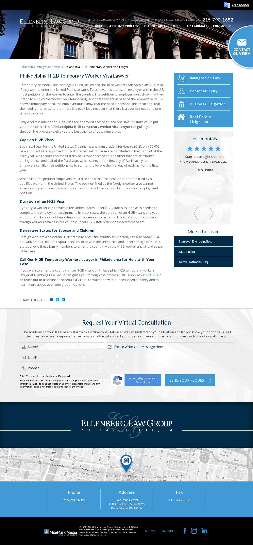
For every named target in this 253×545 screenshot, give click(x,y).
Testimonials (196, 26)
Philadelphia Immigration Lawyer (40, 67)
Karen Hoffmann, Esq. (193, 262)
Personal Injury (204, 91)
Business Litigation (208, 104)
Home (99, 26)
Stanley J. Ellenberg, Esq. (195, 241)
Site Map (150, 531)
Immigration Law (205, 78)
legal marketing (102, 530)
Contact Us (222, 26)
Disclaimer (168, 531)
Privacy (139, 382)
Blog (176, 26)
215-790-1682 (217, 19)
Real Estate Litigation (200, 119)
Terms (147, 382)
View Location (126, 464)
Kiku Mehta (187, 251)
